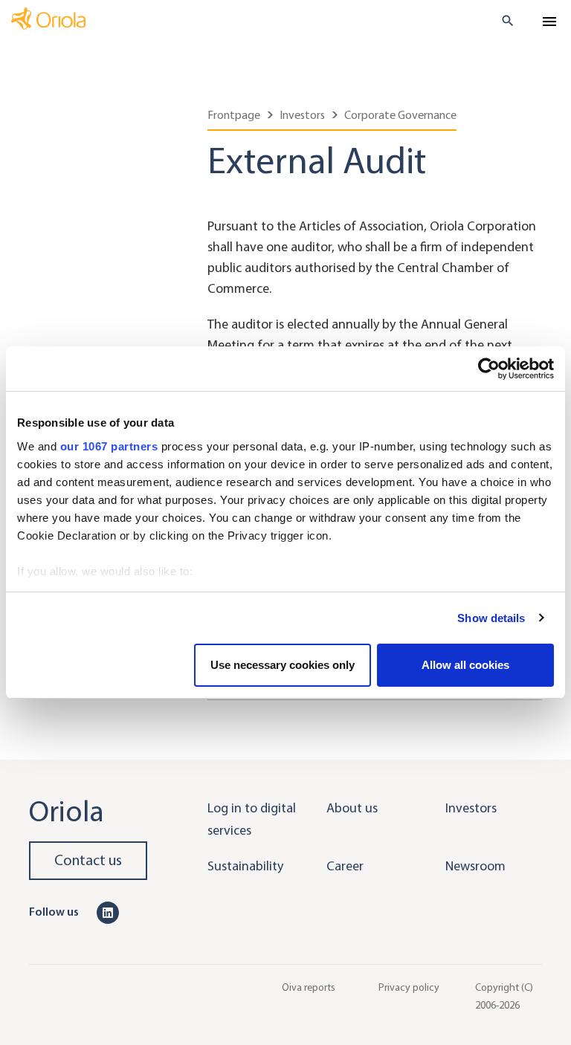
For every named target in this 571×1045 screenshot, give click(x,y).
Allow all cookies (465, 665)
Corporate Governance (400, 115)
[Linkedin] (108, 911)
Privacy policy (408, 987)
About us (352, 808)
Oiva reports (308, 987)
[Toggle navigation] (549, 21)
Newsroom (475, 866)
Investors (302, 115)
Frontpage (233, 115)
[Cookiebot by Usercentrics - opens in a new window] (489, 369)
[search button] (501, 20)
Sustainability (245, 866)
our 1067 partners (109, 446)
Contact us (88, 860)
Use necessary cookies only (282, 665)
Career (345, 866)
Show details (491, 618)
